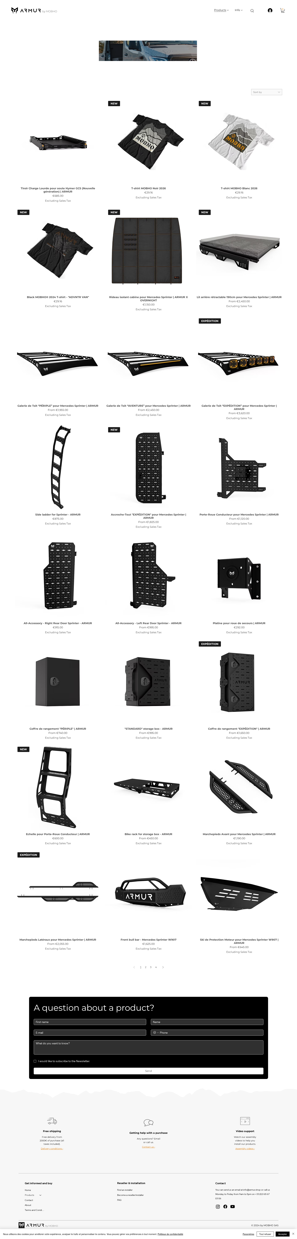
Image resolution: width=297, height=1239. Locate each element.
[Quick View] (58, 141)
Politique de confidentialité (170, 1234)
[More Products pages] (228, 10)
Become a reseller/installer (130, 1195)
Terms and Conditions (34, 1210)
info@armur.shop (252, 1189)
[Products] (40, 1195)
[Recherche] (252, 10)
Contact (29, 1200)
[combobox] (266, 92)
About (28, 1205)
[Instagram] (217, 1206)
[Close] (293, 1234)
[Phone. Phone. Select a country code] (156, 1032)
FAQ (119, 1200)
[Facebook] (225, 1206)
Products (29, 1195)
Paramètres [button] (248, 1234)
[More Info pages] (242, 10)
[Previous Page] (134, 967)
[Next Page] (163, 967)
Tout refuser (265, 1234)
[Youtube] (232, 1206)
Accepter (282, 1234)
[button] (283, 10)
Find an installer (125, 1190)
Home (28, 1190)
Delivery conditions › (52, 1148)
